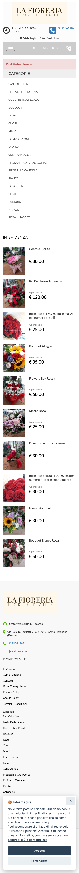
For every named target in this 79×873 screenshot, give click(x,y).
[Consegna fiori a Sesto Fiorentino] (39, 13)
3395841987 (66, 28)
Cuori (12, 123)
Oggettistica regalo (24, 99)
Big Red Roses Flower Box (47, 281)
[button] (68, 48)
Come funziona (12, 674)
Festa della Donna (23, 91)
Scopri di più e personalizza (27, 839)
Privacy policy (11, 692)
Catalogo (50, 48)
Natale (13, 209)
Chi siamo (9, 669)
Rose (12, 115)
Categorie (19, 73)
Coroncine (16, 186)
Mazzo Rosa (37, 411)
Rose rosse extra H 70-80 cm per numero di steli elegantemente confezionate (51, 480)
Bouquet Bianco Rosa (44, 540)
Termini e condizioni (15, 703)
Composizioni (18, 139)
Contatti (8, 680)
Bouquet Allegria (40, 346)
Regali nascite (19, 217)
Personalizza (39, 860)
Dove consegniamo (14, 686)
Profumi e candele (22, 170)
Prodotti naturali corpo (27, 162)
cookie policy (39, 822)
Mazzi (12, 131)
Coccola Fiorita (39, 249)
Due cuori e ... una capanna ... (48, 443)
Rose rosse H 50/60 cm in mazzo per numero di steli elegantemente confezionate (51, 318)
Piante (13, 178)
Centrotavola (19, 154)
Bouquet (15, 107)
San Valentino (19, 84)
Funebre (15, 201)
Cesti (12, 193)
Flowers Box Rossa (42, 378)
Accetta (39, 850)
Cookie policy (11, 697)
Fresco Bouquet (40, 508)
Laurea (13, 146)
